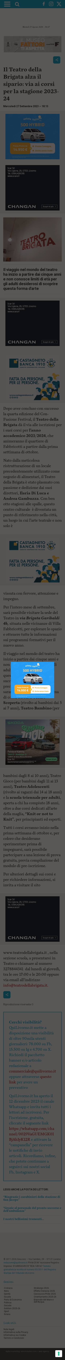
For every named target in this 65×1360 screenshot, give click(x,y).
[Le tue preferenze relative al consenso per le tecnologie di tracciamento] (58, 1353)
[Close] (54, 661)
